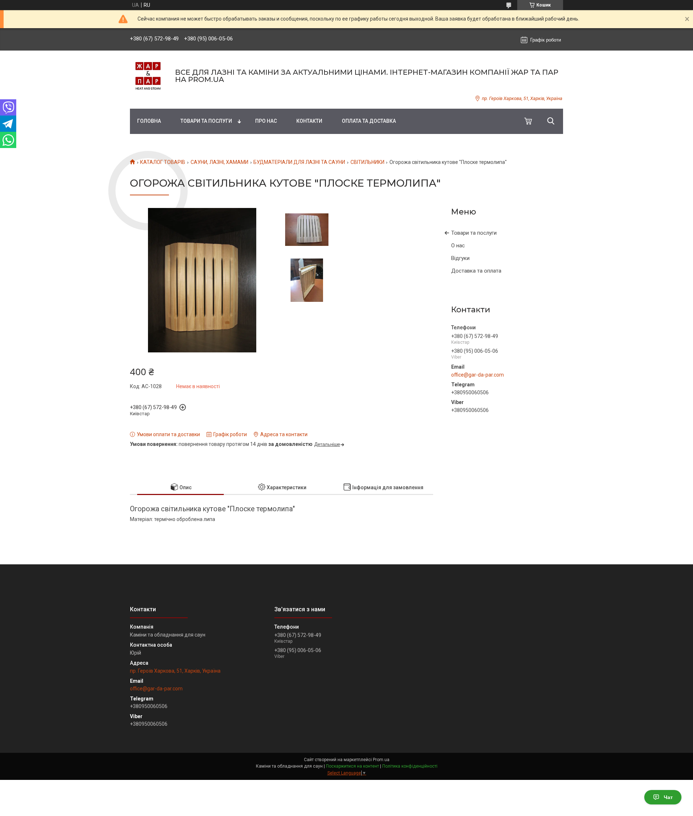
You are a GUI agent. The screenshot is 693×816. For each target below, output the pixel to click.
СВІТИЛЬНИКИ (367, 162)
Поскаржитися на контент (352, 766)
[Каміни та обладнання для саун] (148, 76)
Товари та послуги (206, 121)
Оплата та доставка (369, 121)
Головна (149, 121)
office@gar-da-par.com (477, 375)
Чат (668, 797)
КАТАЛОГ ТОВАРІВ (162, 162)
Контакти (309, 121)
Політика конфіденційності (409, 766)
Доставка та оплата (476, 271)
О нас (458, 245)
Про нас (266, 121)
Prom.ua (381, 759)
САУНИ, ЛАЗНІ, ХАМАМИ (219, 162)
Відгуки (460, 258)
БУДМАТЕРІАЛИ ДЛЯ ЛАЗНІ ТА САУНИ (299, 162)
